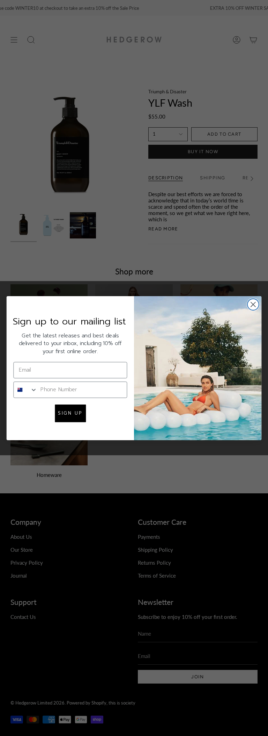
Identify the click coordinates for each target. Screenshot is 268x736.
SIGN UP (70, 412)
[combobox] (25, 389)
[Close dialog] (253, 304)
